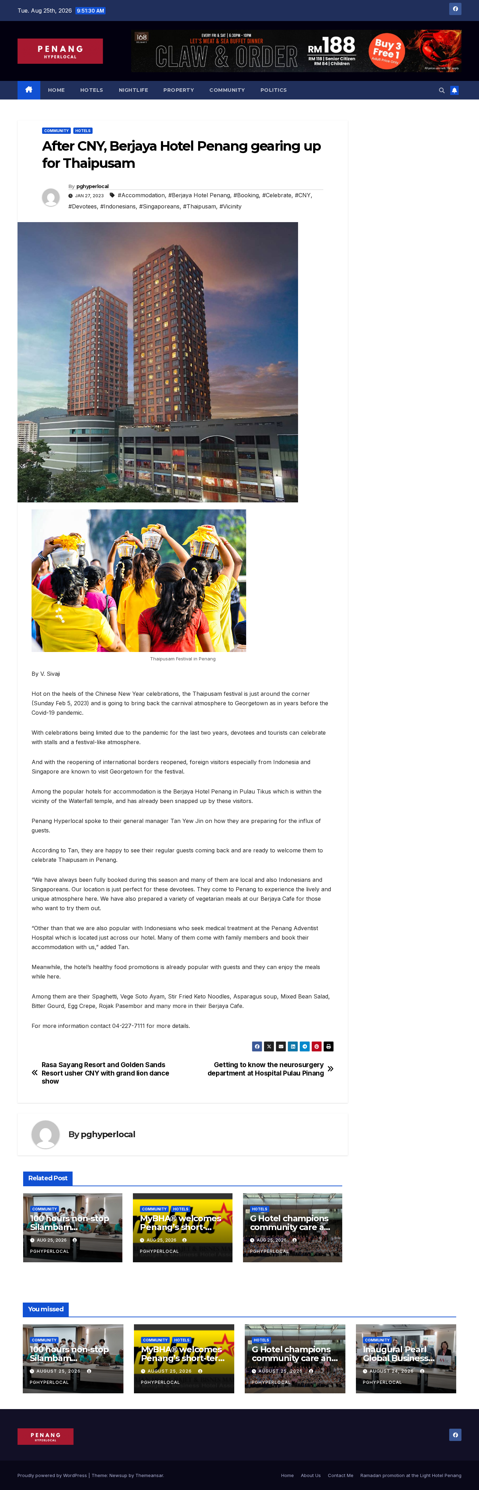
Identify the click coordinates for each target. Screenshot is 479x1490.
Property (178, 90)
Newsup (118, 1475)
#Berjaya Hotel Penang (199, 195)
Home (56, 90)
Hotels (91, 90)
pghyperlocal (92, 186)
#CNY (303, 195)
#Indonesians (118, 206)
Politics (274, 90)
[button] (442, 90)
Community (227, 90)
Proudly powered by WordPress (53, 1475)
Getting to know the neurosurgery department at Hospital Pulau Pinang (266, 1069)
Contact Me (340, 1475)
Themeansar (149, 1475)
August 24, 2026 (392, 1371)
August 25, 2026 (59, 1371)
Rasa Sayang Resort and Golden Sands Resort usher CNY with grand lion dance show (105, 1073)
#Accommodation (141, 195)
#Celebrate (276, 195)
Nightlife (133, 90)
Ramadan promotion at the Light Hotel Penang (410, 1475)
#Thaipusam (199, 206)
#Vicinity (231, 206)
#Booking (246, 195)
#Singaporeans (159, 206)
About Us (311, 1475)
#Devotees (82, 206)
